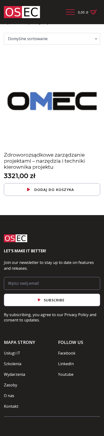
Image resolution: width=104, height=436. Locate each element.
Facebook (66, 353)
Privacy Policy (76, 314)
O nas (9, 395)
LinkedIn (66, 363)
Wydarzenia (14, 374)
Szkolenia (12, 363)
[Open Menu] (70, 12)
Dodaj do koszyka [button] (54, 189)
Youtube (66, 374)
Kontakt (11, 406)
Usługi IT (12, 353)
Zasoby (10, 385)
